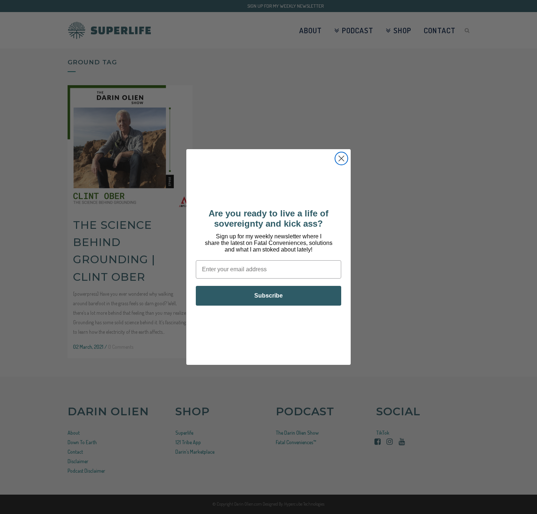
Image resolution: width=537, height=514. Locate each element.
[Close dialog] (341, 158)
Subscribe (268, 295)
